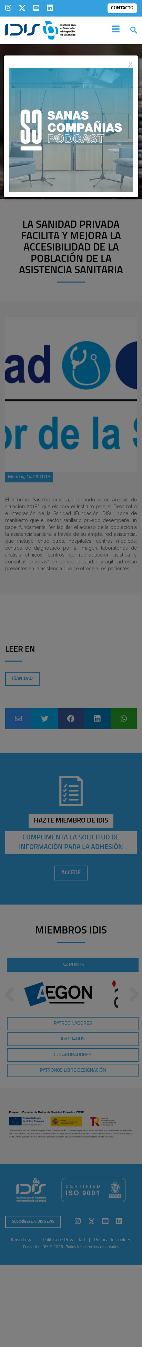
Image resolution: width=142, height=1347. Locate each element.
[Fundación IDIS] (40, 29)
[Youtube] (36, 8)
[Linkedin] (50, 8)
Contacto (122, 8)
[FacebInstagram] (8, 8)
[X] (22, 8)
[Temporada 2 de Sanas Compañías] (71, 129)
